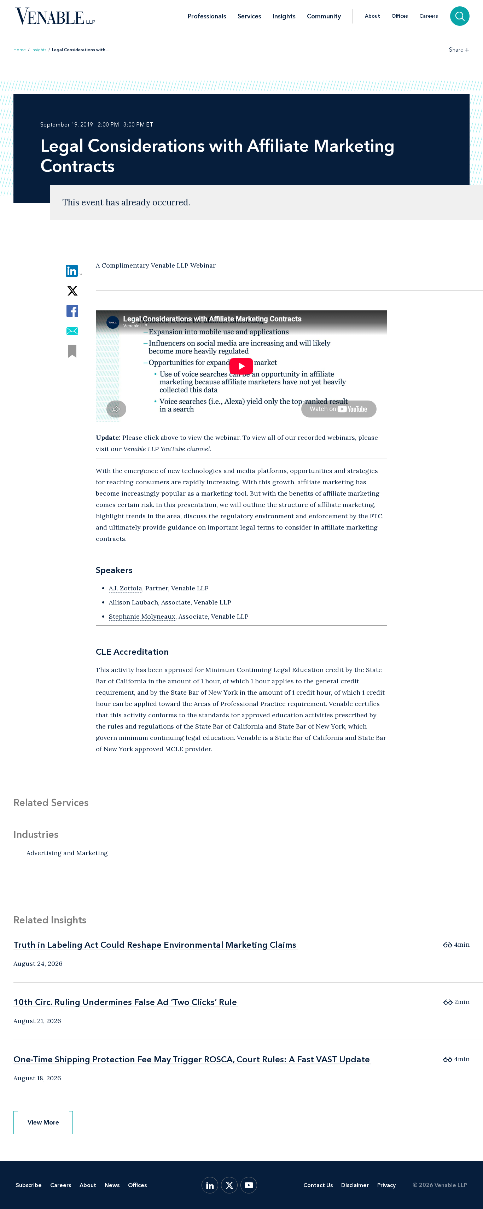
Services (249, 16)
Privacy (386, 1185)
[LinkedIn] (210, 1185)
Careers (428, 16)
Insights (284, 16)
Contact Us (318, 1185)
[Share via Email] (72, 331)
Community (324, 16)
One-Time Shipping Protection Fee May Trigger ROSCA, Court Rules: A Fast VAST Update (191, 1059)
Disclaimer (355, 1185)
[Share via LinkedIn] (72, 271)
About (372, 16)
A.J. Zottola (125, 588)
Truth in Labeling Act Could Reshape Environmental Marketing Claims (154, 945)
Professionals (207, 16)
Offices (399, 16)
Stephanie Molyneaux (142, 616)
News (112, 1185)
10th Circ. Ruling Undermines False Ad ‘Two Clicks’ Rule (125, 1002)
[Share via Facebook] (72, 311)
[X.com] (229, 1185)
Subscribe (29, 1185)
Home (19, 50)
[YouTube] (248, 1185)
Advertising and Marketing (67, 853)
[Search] (460, 16)
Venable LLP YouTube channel (166, 449)
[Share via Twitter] (72, 291)
